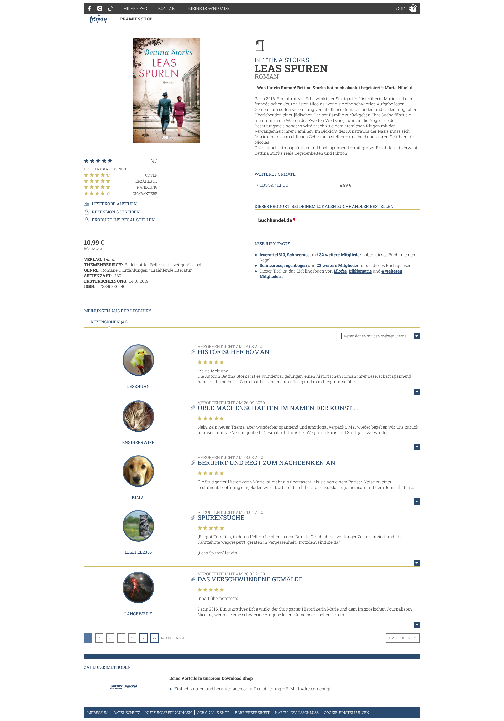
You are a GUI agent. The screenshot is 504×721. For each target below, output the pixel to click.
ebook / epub (274, 185)
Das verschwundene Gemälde (250, 579)
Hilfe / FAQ (135, 8)
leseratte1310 (272, 254)
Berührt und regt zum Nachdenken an (266, 462)
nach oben (400, 637)
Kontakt (167, 8)
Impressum (97, 712)
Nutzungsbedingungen (168, 712)
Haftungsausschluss (297, 712)
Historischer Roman (234, 352)
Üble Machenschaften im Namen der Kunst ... (278, 408)
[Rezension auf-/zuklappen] (417, 392)
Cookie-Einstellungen (346, 712)
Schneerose (298, 254)
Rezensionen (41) (109, 321)
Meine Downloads (208, 8)
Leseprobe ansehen (114, 203)
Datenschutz (127, 712)
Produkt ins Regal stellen (123, 219)
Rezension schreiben (116, 212)
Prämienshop (136, 19)
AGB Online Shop (213, 712)
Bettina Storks (282, 60)
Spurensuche (221, 517)
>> (154, 637)
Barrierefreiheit (252, 712)
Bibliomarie (360, 271)
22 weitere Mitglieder (338, 265)
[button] (405, 8)
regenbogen (295, 265)
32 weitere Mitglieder (340, 254)
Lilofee (340, 271)
